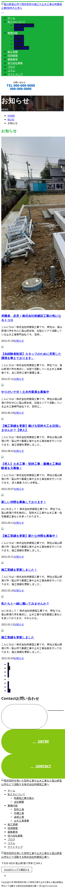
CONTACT (12, 93)
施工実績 (13, 52)
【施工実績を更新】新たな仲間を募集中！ (29, 536)
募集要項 (13, 59)
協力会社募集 (15, 63)
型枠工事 (19, 36)
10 (9, 691)
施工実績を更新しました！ (19, 570)
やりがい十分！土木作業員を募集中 (25, 392)
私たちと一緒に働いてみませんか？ (25, 603)
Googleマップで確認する (16, 869)
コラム (11, 70)
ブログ (11, 67)
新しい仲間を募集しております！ (23, 502)
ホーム (11, 18)
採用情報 (13, 55)
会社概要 (19, 29)
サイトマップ (15, 74)
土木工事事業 (21, 48)
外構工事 (19, 40)
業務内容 (13, 33)
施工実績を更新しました (17, 637)
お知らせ (19, 341)
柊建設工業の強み (24, 25)
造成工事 (19, 44)
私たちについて (16, 21)
